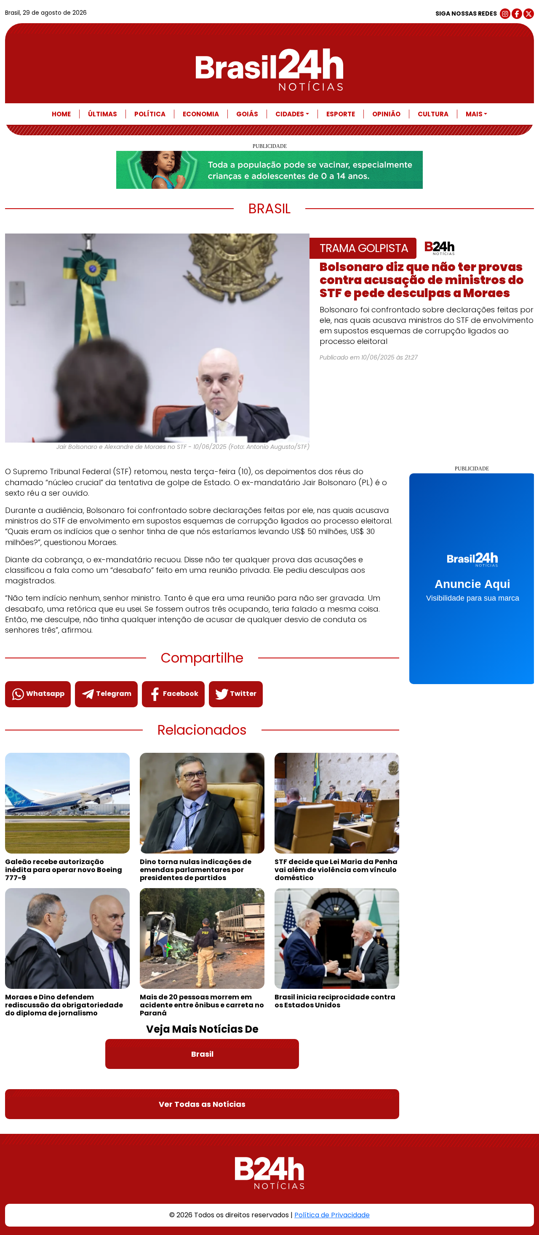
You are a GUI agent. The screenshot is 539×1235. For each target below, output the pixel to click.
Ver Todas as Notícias (202, 1104)
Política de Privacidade (332, 1215)
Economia (201, 114)
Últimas (102, 114)
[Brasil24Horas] (269, 69)
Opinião (386, 114)
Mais (474, 114)
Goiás (247, 114)
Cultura (433, 114)
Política (149, 114)
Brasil (202, 1054)
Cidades (289, 114)
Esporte (340, 114)
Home (61, 114)
